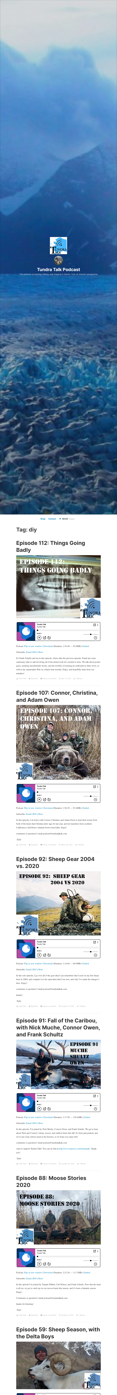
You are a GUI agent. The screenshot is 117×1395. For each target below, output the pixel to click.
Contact (52, 519)
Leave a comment (49, 678)
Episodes (34, 678)
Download (48, 646)
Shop (42, 519)
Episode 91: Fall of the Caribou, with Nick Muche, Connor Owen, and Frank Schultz (58, 1027)
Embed (86, 646)
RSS (35, 652)
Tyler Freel (22, 678)
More (40, 652)
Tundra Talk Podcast (58, 269)
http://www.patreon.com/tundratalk (74, 1148)
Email (28, 652)
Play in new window (33, 646)
